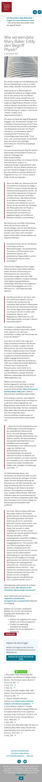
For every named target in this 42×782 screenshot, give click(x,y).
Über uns (30, 756)
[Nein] (39, 773)
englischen (8, 598)
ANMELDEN (10, 634)
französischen (19, 598)
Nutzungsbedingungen (15, 756)
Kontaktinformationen (20, 751)
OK (21, 778)
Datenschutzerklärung (20, 753)
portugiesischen (10, 601)
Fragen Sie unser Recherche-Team (21, 658)
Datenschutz (21, 775)
